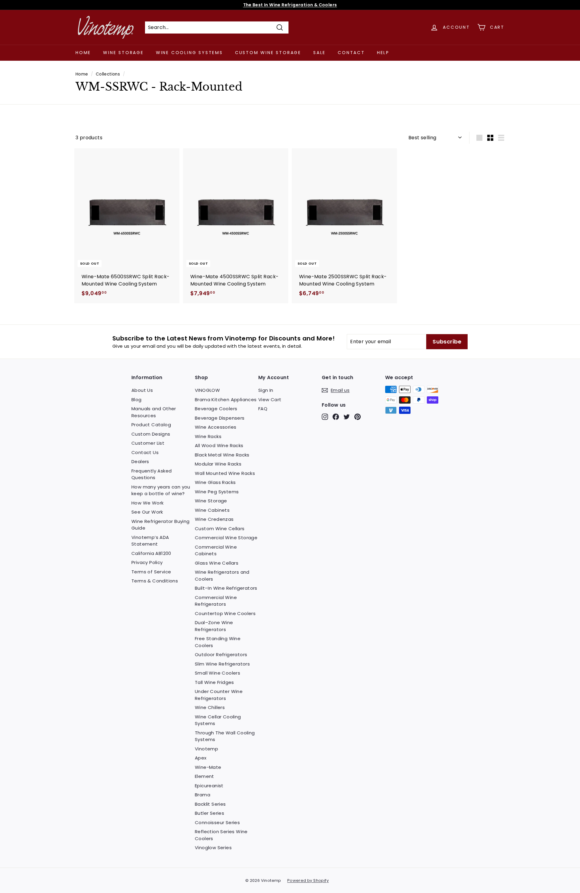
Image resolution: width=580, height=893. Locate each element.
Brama (202, 794)
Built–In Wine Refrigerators (226, 588)
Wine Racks (208, 436)
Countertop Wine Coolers (225, 613)
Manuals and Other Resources (153, 412)
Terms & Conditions (154, 581)
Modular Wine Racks (218, 464)
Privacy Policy (147, 562)
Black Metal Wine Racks (222, 455)
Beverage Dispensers (220, 418)
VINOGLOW (207, 390)
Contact (351, 53)
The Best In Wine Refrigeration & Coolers (290, 5)
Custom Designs (150, 434)
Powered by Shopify (308, 880)
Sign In (265, 390)
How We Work (147, 503)
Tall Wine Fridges (214, 682)
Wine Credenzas (214, 519)
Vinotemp (206, 749)
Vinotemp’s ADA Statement (150, 540)
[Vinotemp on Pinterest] (357, 416)
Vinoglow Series (213, 847)
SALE (319, 53)
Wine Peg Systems (217, 491)
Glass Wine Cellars (216, 563)
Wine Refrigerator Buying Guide (160, 524)
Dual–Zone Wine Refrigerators (214, 626)
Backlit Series (210, 804)
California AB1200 (151, 553)
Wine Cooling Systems (189, 53)
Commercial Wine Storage (226, 537)
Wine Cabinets (212, 510)
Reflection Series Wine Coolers (221, 835)
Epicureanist (209, 785)
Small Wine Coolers (217, 673)
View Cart (270, 399)
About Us (142, 390)
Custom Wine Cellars (220, 528)
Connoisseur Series (217, 822)
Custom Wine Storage (268, 53)
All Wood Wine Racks (219, 445)
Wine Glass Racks (215, 482)
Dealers (140, 461)
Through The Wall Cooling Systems (225, 736)
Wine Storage (123, 53)
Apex (201, 758)
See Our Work (147, 512)
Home (83, 53)
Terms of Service (151, 572)
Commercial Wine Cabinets (216, 550)
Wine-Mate (208, 767)
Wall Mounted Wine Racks (225, 473)
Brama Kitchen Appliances (226, 399)
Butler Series (209, 813)
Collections (108, 74)
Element (204, 776)
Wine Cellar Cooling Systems (218, 720)
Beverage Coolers (216, 408)
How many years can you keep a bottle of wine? (160, 490)
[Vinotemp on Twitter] (346, 416)
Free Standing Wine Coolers (217, 642)
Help (383, 53)
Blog (136, 399)
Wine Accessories (215, 427)
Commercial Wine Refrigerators (216, 601)
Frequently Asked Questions (151, 474)
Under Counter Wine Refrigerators (219, 694)
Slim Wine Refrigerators (222, 664)
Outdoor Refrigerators (221, 654)
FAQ (262, 408)
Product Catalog (151, 424)
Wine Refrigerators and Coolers (222, 575)
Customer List (147, 443)
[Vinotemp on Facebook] (336, 416)
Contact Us (145, 452)
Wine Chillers (210, 707)
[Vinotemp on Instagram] (325, 416)
